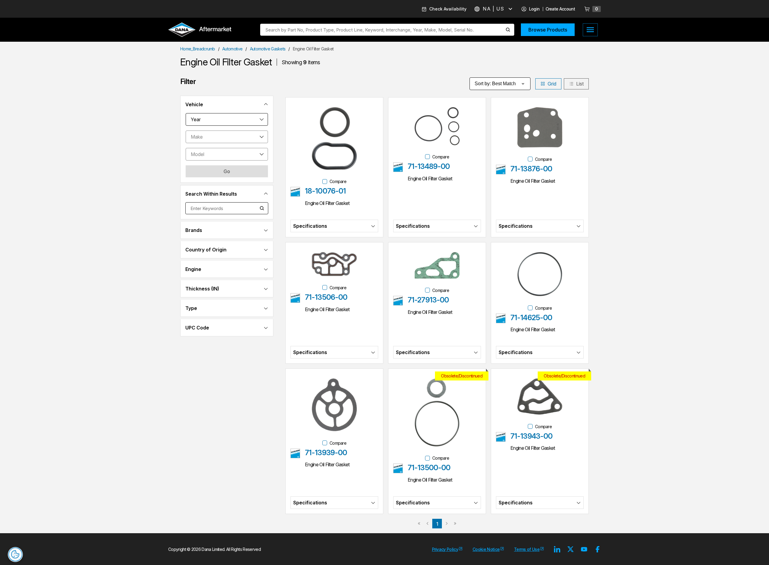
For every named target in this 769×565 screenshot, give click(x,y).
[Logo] (199, 30)
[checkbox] (324, 181)
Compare (338, 181)
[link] (419, 523)
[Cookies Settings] (15, 554)
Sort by (495, 83)
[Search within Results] (262, 208)
